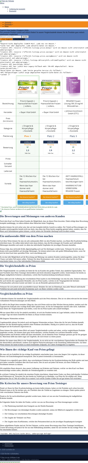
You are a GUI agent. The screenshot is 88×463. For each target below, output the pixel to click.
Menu (2, 3)
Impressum (8, 444)
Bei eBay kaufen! (28, 202)
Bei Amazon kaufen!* (27, 197)
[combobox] (10, 37)
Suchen (25, 37)
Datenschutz (9, 446)
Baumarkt (12, 11)
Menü (7, 7)
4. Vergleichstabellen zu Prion (31, 438)
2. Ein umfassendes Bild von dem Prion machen (59, 436)
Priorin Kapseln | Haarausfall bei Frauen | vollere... (27, 103)
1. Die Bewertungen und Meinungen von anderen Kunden (21, 436)
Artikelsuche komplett (17, 9)
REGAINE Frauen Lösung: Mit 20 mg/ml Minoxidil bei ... (73, 103)
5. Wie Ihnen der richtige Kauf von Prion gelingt (59, 438)
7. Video (34, 440)
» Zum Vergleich (6, 39)
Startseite (8, 22)
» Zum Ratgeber (19, 39)
